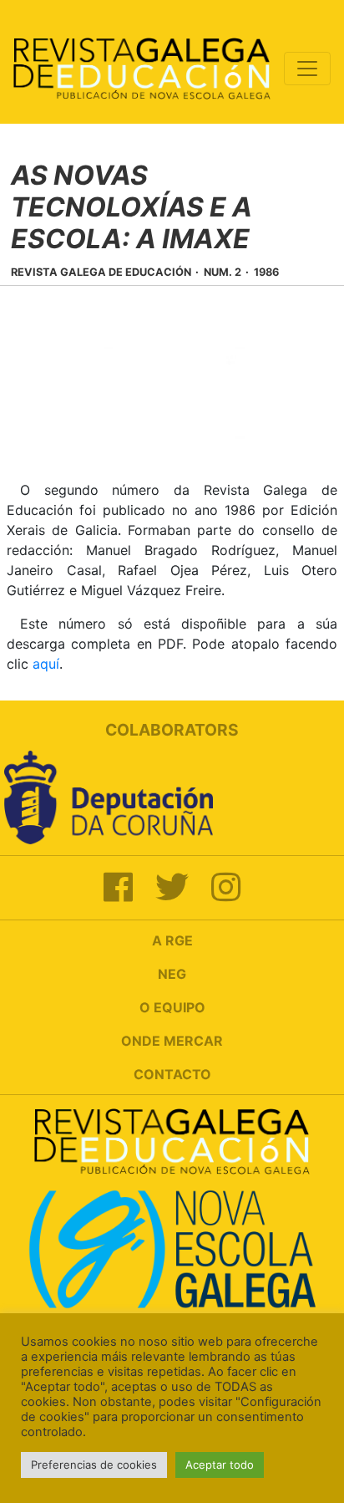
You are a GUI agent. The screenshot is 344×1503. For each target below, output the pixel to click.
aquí (46, 663)
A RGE (172, 940)
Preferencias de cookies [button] (94, 1464)
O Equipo (172, 1007)
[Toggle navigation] (307, 68)
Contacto (172, 1074)
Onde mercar (172, 1040)
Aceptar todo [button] (219, 1464)
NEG (172, 973)
